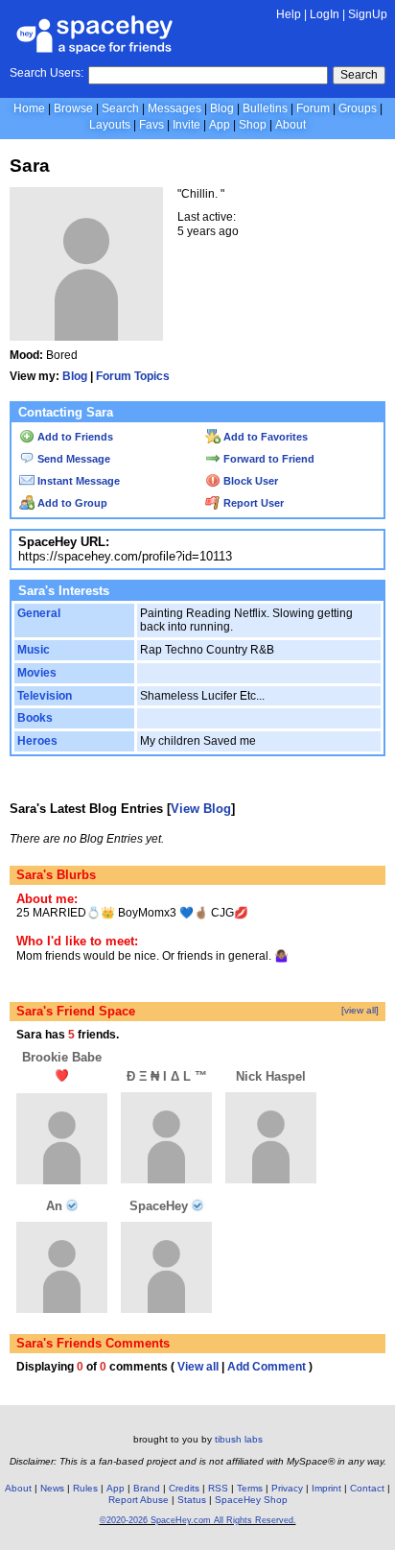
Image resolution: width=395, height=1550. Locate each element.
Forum (313, 108)
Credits (184, 1488)
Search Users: (46, 73)
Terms (250, 1488)
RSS (218, 1488)
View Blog (201, 808)
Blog (222, 108)
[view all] (360, 1010)
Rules (85, 1488)
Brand (146, 1488)
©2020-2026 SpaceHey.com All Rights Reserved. (198, 1520)
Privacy (287, 1488)
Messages (174, 108)
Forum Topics (133, 376)
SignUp (367, 14)
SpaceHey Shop (251, 1499)
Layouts (109, 124)
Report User (252, 503)
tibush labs (239, 1439)
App (219, 124)
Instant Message (77, 481)
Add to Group (71, 503)
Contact (367, 1488)
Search (359, 75)
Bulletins (265, 108)
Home (29, 108)
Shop (253, 124)
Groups (357, 108)
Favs (151, 124)
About (290, 124)
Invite (186, 124)
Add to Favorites (264, 436)
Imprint (326, 1488)
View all (198, 1366)
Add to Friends (74, 436)
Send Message (72, 459)
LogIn (324, 14)
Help (288, 14)
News (52, 1488)
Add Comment (266, 1366)
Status (191, 1499)
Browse (73, 108)
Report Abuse (138, 1499)
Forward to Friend (267, 459)
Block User (249, 481)
